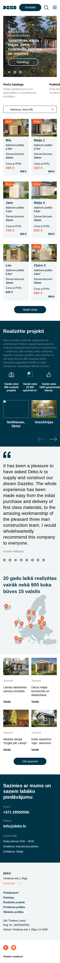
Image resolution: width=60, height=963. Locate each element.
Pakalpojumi (10, 892)
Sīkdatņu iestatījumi (13, 956)
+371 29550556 (16, 812)
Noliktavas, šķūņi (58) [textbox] (21, 109)
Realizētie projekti (14, 902)
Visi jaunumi (30, 761)
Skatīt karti (9, 883)
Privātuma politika (14, 907)
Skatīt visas (30, 309)
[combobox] (30, 109)
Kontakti (30, 7)
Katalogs (23, 62)
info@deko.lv (14, 826)
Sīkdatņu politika (13, 912)
